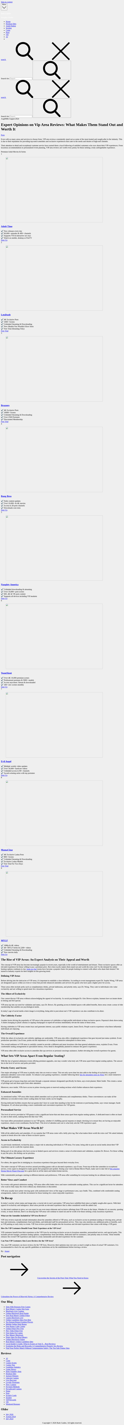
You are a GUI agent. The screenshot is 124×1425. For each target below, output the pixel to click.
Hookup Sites (11, 24)
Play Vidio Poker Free (14, 1331)
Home (8, 22)
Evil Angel (6, 761)
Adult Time (6, 226)
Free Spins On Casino (14, 1333)
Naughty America (10, 584)
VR (7, 35)
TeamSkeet (6, 673)
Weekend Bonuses (13, 1404)
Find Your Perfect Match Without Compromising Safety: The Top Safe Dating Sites (38, 1348)
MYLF (4, 940)
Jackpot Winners (12, 1376)
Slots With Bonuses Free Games (18, 1307)
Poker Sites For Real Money (16, 1337)
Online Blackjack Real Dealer (17, 1313)
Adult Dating (11, 26)
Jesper (7, 1251)
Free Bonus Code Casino (15, 1326)
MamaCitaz (7, 850)
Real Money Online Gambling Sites (19, 1342)
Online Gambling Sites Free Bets (18, 1320)
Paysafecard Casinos (14, 1389)
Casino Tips (10, 1365)
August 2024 (11, 1417)
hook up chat (32, 969)
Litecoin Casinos (12, 1378)
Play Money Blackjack (14, 1335)
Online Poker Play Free (15, 1329)
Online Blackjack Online (15, 1339)
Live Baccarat (11, 1380)
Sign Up (4, 240)
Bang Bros (6, 496)
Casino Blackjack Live (14, 1318)
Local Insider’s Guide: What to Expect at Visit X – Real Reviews (31, 1344)
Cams (8, 30)
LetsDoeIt (6, 314)
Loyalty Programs (12, 1382)
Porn (7, 32)
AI (7, 37)
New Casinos (11, 1385)
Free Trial (4, 331)
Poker (8, 1391)
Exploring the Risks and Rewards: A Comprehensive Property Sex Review (34, 1346)
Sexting (9, 28)
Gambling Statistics (13, 1367)
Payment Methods (13, 1387)
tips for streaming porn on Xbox (92, 1075)
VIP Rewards (11, 1400)
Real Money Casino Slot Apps (17, 1309)
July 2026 (9, 1414)
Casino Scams (11, 1363)
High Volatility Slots (13, 1371)
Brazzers (5, 405)
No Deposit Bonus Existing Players (19, 1322)
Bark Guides (6, 13)
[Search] (52, 70)
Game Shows (11, 1369)
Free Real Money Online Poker (18, 1316)
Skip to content (6, 2)
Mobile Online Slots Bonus (16, 1324)
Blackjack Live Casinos (15, 1311)
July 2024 (9, 1419)
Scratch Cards (11, 1395)
